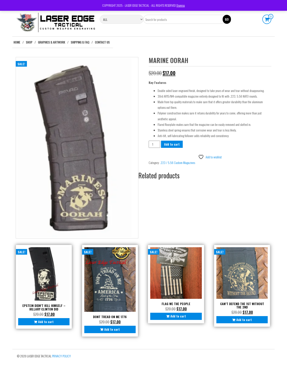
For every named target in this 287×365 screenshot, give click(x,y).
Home (16, 42)
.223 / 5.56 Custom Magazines (177, 162)
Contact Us (102, 42)
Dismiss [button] (180, 5)
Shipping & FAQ (80, 42)
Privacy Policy (61, 356)
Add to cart (172, 144)
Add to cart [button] (46, 321)
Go (227, 19)
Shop (29, 42)
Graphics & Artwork (51, 42)
